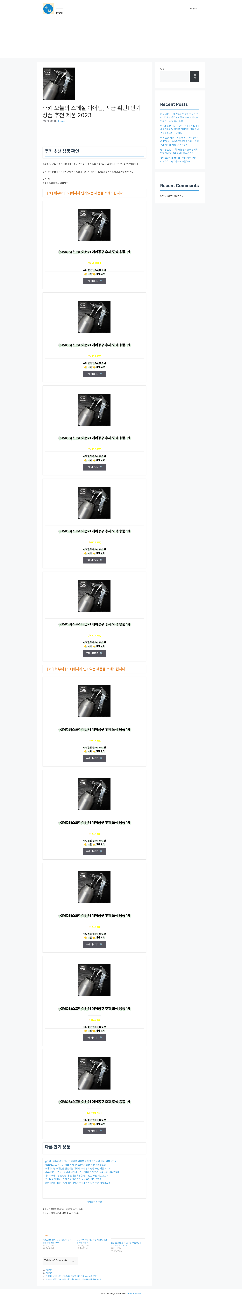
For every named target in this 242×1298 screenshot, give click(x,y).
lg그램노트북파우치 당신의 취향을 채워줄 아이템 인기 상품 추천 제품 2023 (80, 1161)
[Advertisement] (121, 38)
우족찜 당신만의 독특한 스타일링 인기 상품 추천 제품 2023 (73, 1179)
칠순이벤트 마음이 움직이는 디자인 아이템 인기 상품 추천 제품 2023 (77, 1182)
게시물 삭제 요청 (94, 1201)
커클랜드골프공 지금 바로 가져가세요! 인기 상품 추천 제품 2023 (75, 1164)
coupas (193, 8)
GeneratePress (134, 1293)
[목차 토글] (72, 1260)
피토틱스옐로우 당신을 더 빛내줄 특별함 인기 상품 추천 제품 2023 (76, 1175)
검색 (162, 69)
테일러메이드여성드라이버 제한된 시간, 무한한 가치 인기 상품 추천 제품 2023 (82, 1172)
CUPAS (49, 1270)
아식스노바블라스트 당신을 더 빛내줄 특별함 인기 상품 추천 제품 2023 (73, 1279)
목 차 (47, 179)
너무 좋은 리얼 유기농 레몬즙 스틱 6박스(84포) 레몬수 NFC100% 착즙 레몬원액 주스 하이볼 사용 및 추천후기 (179, 141)
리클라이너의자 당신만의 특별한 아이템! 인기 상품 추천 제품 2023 (71, 1276)
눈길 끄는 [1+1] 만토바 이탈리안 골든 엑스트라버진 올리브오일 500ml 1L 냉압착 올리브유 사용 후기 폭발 (179, 117)
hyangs (59, 13)
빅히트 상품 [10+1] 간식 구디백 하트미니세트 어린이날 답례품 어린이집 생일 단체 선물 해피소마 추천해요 (179, 129)
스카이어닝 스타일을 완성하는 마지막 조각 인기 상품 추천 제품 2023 (77, 1168)
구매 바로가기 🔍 (94, 281)
